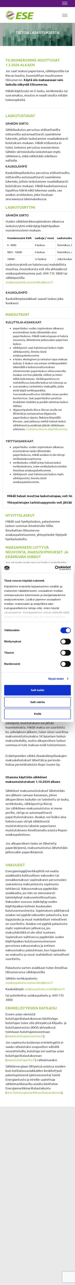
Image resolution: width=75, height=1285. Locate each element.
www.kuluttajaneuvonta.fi (25, 1036)
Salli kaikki (37, 690)
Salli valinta (37, 702)
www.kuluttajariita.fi (21, 1060)
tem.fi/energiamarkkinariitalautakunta (34, 1092)
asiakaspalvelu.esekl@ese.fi (45, 989)
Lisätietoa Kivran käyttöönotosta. (47, 429)
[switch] (65, 641)
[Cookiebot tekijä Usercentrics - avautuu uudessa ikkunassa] (55, 568)
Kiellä (37, 713)
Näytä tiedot (56, 678)
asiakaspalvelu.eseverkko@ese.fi (29, 282)
